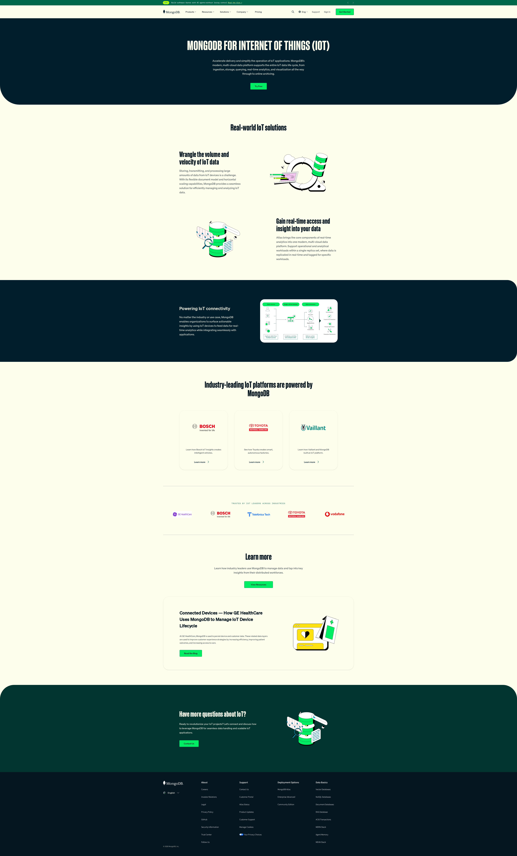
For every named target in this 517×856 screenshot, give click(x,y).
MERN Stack (321, 827)
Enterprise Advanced (286, 796)
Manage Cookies (246, 827)
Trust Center (206, 834)
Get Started (344, 12)
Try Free (258, 86)
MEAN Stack (321, 842)
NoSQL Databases (323, 796)
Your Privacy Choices (253, 834)
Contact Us (189, 743)
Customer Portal (246, 796)
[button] (303, 12)
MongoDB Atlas (284, 789)
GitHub (204, 819)
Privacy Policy (207, 812)
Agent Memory (322, 834)
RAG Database (322, 812)
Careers (204, 789)
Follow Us (205, 842)
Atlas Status (244, 804)
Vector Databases (323, 789)
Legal (203, 804)
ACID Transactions (323, 819)
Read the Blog (191, 653)
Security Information (210, 827)
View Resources (258, 584)
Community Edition (286, 804)
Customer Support (247, 819)
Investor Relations (209, 796)
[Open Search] (293, 11)
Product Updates (246, 812)
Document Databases (325, 804)
